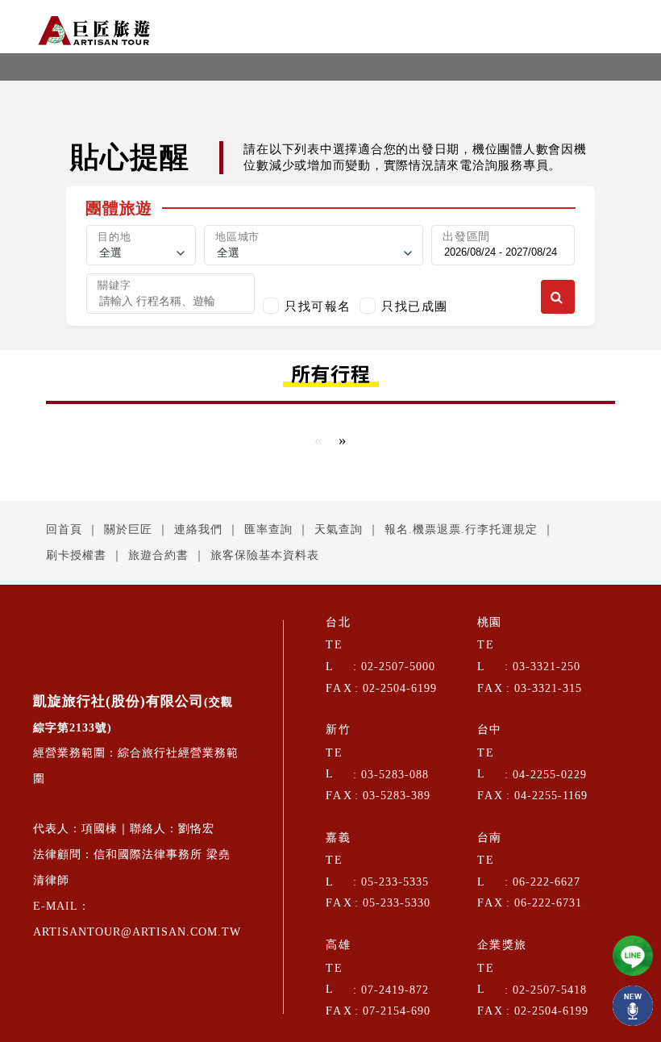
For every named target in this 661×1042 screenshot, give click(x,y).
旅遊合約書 (158, 555)
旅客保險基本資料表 (264, 555)
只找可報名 (318, 306)
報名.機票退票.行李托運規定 (461, 529)
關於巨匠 (128, 529)
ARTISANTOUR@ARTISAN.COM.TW (137, 932)
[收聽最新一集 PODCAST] (633, 1006)
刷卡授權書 (76, 555)
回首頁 (64, 529)
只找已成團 (414, 306)
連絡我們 (198, 529)
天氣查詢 (338, 529)
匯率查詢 (268, 529)
